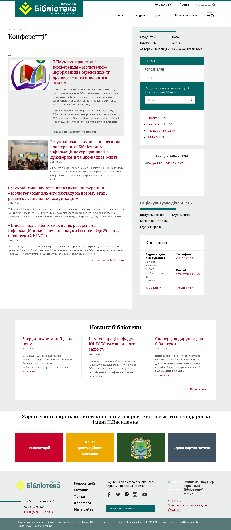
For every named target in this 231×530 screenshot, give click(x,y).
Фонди (79, 496)
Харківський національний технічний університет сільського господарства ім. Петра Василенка (141, 447)
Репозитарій (39, 447)
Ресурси (140, 15)
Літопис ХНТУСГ (157, 118)
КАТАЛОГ (151, 61)
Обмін (185, 4)
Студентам (148, 37)
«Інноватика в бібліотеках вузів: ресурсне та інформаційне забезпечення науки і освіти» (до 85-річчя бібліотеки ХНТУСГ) (64, 230)
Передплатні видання (161, 130)
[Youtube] (144, 494)
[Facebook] (109, 494)
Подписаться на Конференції (107, 260)
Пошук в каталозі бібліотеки (161, 92)
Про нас (120, 15)
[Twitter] (118, 494)
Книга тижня (155, 137)
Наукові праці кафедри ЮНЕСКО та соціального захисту (112, 344)
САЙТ (149, 78)
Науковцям (148, 43)
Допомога (82, 503)
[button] (210, 15)
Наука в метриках (186, 15)
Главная (12, 29)
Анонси (177, 43)
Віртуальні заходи (153, 215)
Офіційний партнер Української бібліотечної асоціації (198, 487)
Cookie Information (128, 522)
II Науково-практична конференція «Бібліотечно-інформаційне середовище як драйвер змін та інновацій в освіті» (81, 72)
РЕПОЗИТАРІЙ (155, 69)
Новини (177, 37)
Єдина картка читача (187, 49)
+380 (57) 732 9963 (185, 258)
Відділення (165, 4)
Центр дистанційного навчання (90, 447)
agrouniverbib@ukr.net (188, 273)
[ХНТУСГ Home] (40, 485)
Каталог (81, 490)
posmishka (193, 522)
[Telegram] (127, 494)
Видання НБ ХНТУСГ (160, 124)
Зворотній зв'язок (122, 508)
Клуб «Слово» (181, 215)
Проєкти (159, 15)
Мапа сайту (83, 509)
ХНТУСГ (174, 501)
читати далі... (30, 371)
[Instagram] (135, 494)
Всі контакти (188, 287)
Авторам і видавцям (155, 49)
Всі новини (198, 389)
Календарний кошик (154, 221)
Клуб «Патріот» (151, 227)
